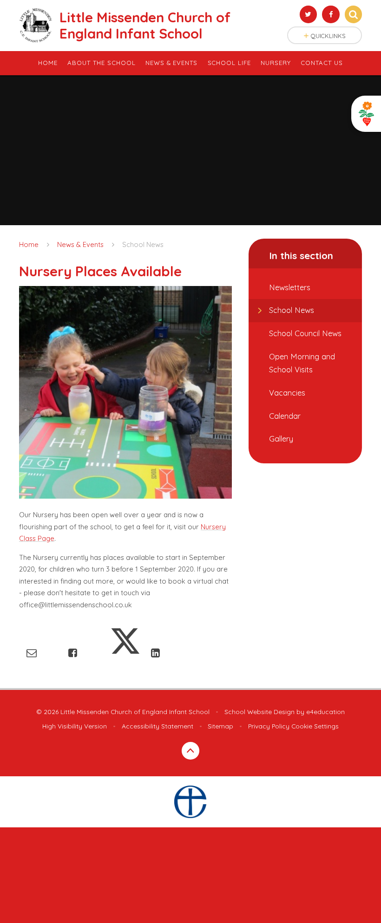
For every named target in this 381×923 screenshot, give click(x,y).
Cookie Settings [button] (315, 726)
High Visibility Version (74, 726)
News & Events (80, 244)
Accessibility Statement (157, 726)
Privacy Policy (268, 726)
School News (143, 244)
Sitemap (220, 726)
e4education (325, 711)
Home (29, 244)
